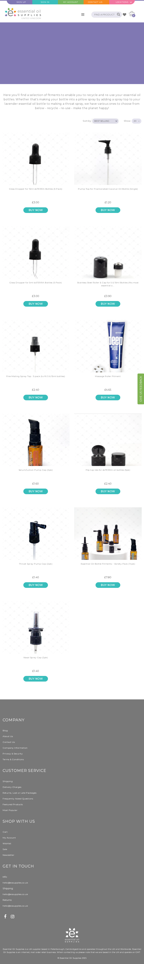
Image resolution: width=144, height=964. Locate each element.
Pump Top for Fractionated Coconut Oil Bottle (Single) (108, 189)
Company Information (15, 748)
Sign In (45, 2)
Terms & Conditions (13, 759)
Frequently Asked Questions (18, 798)
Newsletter (8, 855)
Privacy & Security (13, 753)
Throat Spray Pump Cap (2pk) (36, 563)
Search (118, 15)
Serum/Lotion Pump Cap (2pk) (36, 470)
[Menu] (82, 14)
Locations (122, 2)
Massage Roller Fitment (108, 376)
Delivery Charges (12, 787)
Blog (5, 730)
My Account (70, 2)
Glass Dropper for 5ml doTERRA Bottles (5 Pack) (35, 282)
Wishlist (7, 843)
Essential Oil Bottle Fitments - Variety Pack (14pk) (108, 563)
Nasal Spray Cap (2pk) (36, 657)
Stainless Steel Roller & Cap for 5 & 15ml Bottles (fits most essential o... (108, 284)
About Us (8, 736)
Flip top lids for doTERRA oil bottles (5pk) (108, 470)
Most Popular (10, 810)
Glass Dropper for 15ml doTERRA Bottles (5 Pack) (35, 189)
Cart (5, 832)
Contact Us (95, 2)
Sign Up (21, 2)
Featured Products (13, 804)
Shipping (8, 781)
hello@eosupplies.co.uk (15, 882)
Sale (5, 849)
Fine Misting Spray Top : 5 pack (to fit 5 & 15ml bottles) (35, 376)
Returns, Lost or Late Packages (19, 793)
